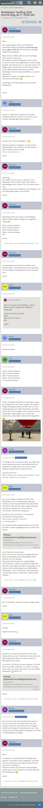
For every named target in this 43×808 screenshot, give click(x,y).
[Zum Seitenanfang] (39, 805)
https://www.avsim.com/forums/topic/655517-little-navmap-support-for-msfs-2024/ (21, 476)
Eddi (22, 580)
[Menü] (40, 3)
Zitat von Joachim (13, 300)
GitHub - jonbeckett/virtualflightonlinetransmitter (21, 536)
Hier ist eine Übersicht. (10, 152)
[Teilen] (40, 22)
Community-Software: (21, 805)
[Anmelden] (34, 3)
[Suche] (29, 3)
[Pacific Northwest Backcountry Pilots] (12, 3)
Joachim (7, 18)
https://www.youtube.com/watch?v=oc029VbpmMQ (14, 520)
